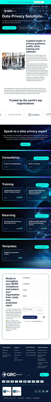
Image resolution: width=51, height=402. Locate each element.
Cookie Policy (28, 398)
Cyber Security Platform (31, 355)
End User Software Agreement (42, 355)
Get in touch (42, 374)
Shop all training (41, 185)
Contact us (24, 144)
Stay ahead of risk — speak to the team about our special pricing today (25, 2)
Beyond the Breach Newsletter (7, 355)
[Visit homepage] (10, 11)
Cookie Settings (36, 398)
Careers (16, 357)
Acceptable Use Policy (42, 350)
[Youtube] (47, 391)
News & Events (17, 355)
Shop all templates (40, 247)
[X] (36, 391)
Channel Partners (18, 352)
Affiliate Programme (18, 360)
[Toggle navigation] (43, 11)
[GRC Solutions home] (12, 374)
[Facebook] (39, 391)
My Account (45, 6)
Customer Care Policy (42, 352)
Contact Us (5, 352)
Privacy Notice (21, 398)
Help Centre (5, 350)
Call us (34, 11)
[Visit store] (40, 11)
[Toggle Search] (46, 11)
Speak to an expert (8, 28)
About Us (16, 350)
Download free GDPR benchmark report (29, 28)
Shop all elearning (40, 216)
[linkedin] (43, 391)
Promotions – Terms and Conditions (43, 363)
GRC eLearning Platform (31, 352)
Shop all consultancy (40, 158)
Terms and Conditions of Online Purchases (43, 367)
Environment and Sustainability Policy (42, 359)
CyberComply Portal (30, 350)
